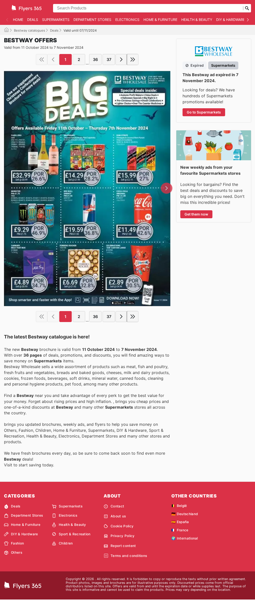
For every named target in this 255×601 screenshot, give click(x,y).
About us (118, 516)
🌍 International (184, 538)
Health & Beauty (196, 19)
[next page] (121, 59)
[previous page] (53, 59)
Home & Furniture (160, 19)
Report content (123, 546)
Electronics (127, 19)
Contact (117, 506)
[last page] (132, 59)
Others (16, 552)
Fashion (17, 543)
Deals (32, 19)
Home (18, 19)
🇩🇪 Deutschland (184, 514)
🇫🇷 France (180, 530)
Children (66, 543)
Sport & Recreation (75, 534)
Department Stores (92, 19)
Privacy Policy (122, 536)
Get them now (196, 214)
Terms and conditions (129, 556)
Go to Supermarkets (204, 112)
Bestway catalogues (29, 30)
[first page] (41, 59)
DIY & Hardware (230, 19)
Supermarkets (55, 19)
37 (109, 59)
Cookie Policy (122, 526)
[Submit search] (247, 8)
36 (95, 59)
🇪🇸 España (180, 522)
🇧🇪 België (179, 506)
